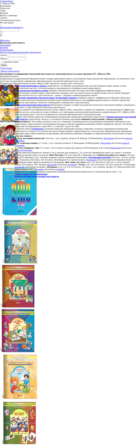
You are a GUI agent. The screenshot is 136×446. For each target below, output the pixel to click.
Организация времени (99, 157)
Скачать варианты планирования (31, 174)
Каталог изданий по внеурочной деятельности (37, 176)
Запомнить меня (11, 62)
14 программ (37, 129)
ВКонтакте (5, 40)
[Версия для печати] (1, 35)
